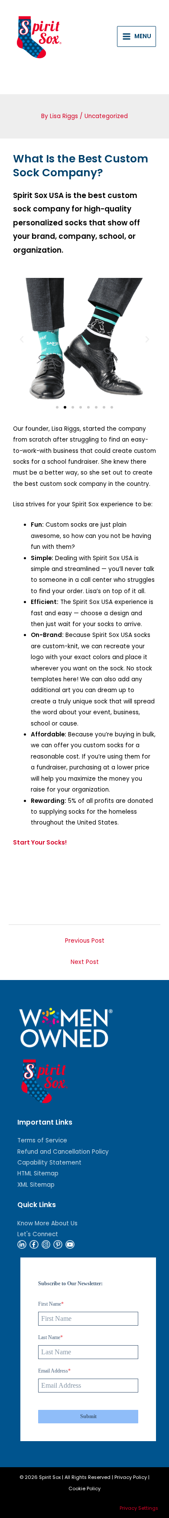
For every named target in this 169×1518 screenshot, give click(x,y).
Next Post (85, 962)
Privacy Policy (130, 1477)
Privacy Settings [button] (139, 1508)
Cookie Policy (84, 1488)
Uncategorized (106, 116)
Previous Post (84, 941)
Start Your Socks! (40, 842)
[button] (21, 339)
